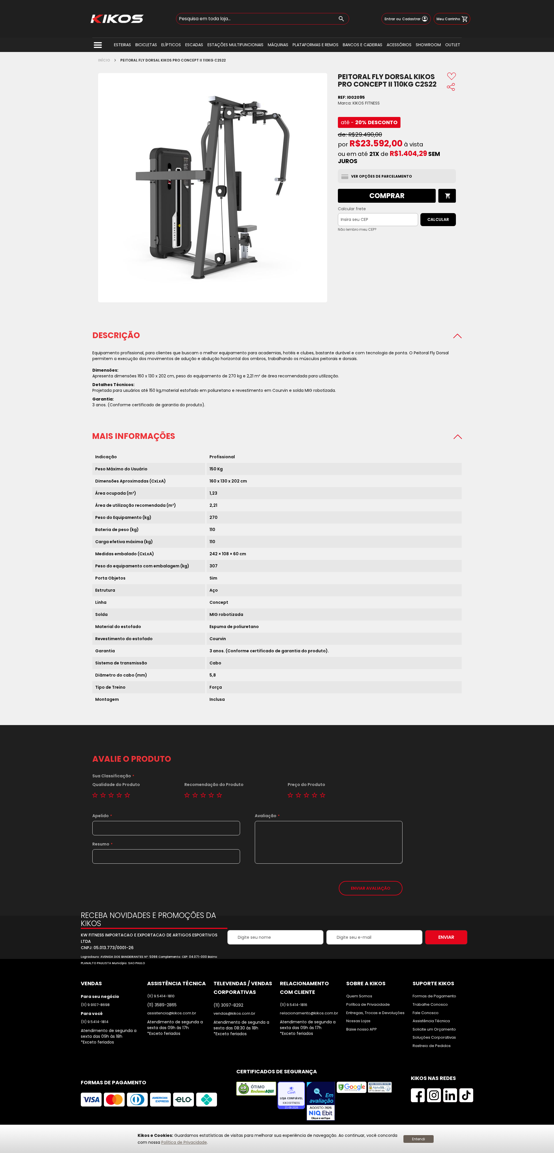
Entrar (390, 19)
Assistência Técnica (431, 1021)
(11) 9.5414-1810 (161, 996)
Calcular (438, 219)
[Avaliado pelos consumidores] (320, 1102)
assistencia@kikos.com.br (171, 1013)
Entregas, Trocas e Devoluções (375, 1013)
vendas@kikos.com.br (234, 1013)
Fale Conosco (426, 1013)
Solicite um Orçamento (434, 1029)
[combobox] (262, 19)
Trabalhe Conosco (430, 1004)
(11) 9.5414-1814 (94, 1022)
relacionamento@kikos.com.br (309, 1013)
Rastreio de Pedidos (432, 1045)
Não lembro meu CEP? (357, 229)
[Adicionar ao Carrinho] (447, 196)
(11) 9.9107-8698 (95, 1004)
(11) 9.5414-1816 (293, 1004)
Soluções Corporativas (434, 1037)
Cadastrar (411, 19)
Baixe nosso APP (361, 1029)
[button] (451, 77)
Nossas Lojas (358, 1021)
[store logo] (117, 19)
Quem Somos (359, 996)
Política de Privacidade (184, 1142)
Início (104, 60)
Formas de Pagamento (434, 996)
